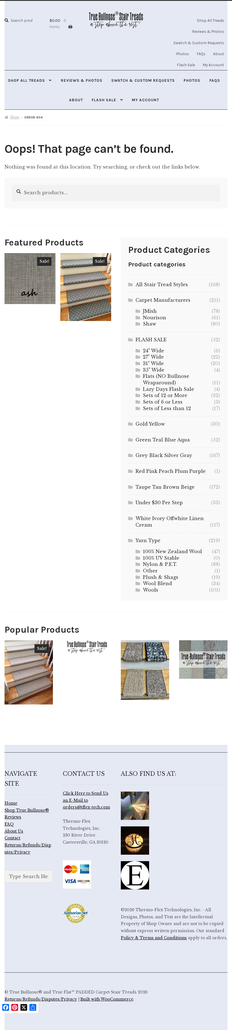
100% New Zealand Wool (172, 551)
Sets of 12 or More (165, 395)
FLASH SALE (151, 339)
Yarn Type (148, 540)
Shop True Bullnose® (27, 810)
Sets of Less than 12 (167, 408)
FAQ (9, 824)
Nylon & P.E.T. (160, 564)
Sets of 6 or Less (162, 402)
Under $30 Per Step (159, 502)
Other (150, 571)
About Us (14, 831)
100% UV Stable (161, 558)
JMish (150, 311)
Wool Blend (157, 583)
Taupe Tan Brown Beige (165, 487)
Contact (12, 838)
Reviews (13, 817)
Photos (182, 53)
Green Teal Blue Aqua (163, 440)
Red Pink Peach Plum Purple (171, 471)
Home (14, 117)
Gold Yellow (150, 424)
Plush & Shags (160, 577)
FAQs (201, 53)
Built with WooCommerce (106, 999)
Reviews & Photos (208, 31)
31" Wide (153, 363)
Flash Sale (186, 65)
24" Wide (153, 351)
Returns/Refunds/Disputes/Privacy (41, 999)
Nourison (154, 317)
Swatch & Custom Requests (198, 42)
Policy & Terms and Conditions (154, 938)
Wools (150, 590)
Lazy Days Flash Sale (168, 389)
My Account (213, 65)
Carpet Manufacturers (163, 300)
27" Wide (153, 357)
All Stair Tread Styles (162, 284)
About (218, 53)
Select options (29, 278)
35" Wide (153, 370)
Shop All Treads (210, 20)
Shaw (149, 324)
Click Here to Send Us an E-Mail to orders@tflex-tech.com (86, 800)
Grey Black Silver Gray (164, 455)
